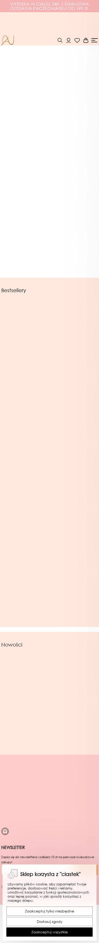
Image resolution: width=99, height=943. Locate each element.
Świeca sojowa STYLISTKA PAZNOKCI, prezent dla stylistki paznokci (73, 469)
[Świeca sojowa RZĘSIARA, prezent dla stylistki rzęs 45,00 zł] (25, 419)
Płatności (10, 828)
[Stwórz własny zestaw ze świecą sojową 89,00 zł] (75, 694)
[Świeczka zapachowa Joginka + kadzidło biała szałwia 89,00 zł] (24, 694)
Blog (5, 834)
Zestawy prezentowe (31, 229)
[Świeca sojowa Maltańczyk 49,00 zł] (25, 340)
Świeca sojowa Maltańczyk (25, 388)
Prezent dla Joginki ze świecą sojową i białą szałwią (73, 390)
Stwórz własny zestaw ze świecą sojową (74, 742)
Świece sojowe (25, 154)
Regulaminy (13, 804)
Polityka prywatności (21, 810)
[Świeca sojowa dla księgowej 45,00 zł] (25, 496)
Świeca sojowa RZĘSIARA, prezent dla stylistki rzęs (25, 467)
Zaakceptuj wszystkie (49, 931)
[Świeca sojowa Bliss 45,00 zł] (25, 570)
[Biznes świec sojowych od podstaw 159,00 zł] (74, 496)
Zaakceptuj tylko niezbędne (49, 911)
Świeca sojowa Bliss (25, 620)
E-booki (18, 303)
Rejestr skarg (13, 816)
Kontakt (8, 839)
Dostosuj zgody (49, 921)
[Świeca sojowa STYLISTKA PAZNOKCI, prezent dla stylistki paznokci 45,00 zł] (74, 419)
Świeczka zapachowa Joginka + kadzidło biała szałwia (24, 744)
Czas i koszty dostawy (21, 822)
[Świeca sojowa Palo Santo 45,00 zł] (74, 570)
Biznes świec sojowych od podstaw (73, 546)
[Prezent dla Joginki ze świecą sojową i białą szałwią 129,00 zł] (74, 340)
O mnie (8, 798)
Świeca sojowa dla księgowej (25, 546)
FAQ (5, 845)
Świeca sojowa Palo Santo (73, 620)
